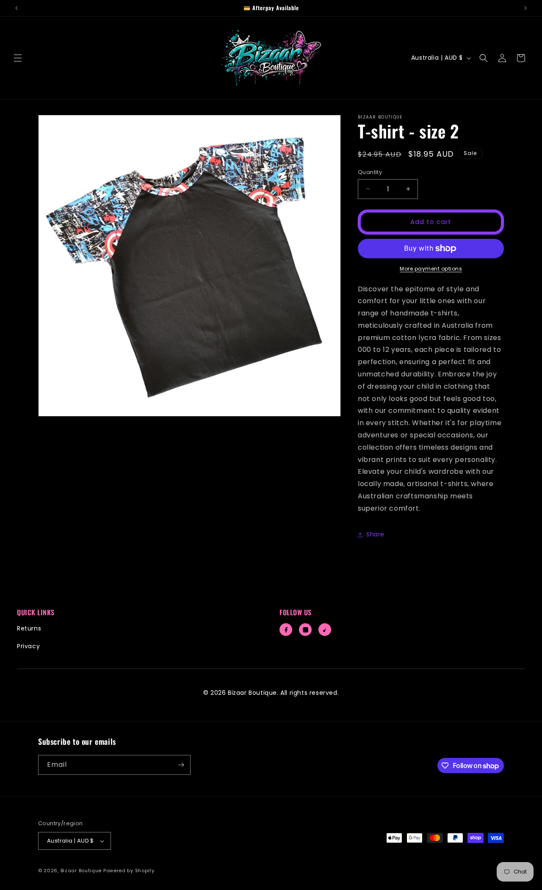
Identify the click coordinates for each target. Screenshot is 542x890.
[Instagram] (305, 629)
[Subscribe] (180, 765)
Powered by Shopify (129, 870)
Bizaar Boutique (81, 870)
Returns (29, 628)
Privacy (28, 646)
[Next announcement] (525, 8)
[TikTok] (324, 629)
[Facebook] (285, 629)
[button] (17, 58)
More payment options (431, 268)
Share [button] (375, 534)
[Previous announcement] (16, 8)
